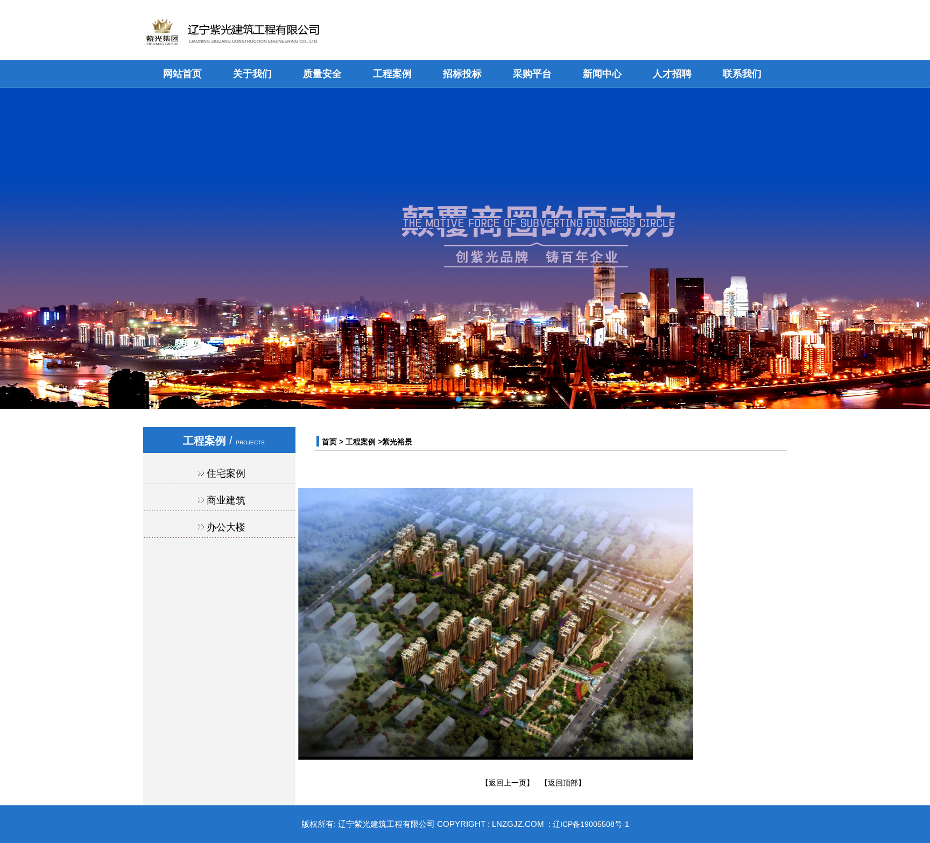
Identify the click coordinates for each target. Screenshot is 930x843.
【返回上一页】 (507, 782)
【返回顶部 (559, 782)
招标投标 (462, 73)
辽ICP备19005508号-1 (591, 824)
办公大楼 (226, 527)
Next (914, 240)
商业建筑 (226, 500)
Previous (16, 240)
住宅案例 (226, 473)
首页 (329, 441)
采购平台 (532, 73)
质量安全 (322, 73)
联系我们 (742, 73)
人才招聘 (672, 73)
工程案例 (392, 73)
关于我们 (252, 73)
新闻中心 (602, 73)
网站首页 (182, 73)
